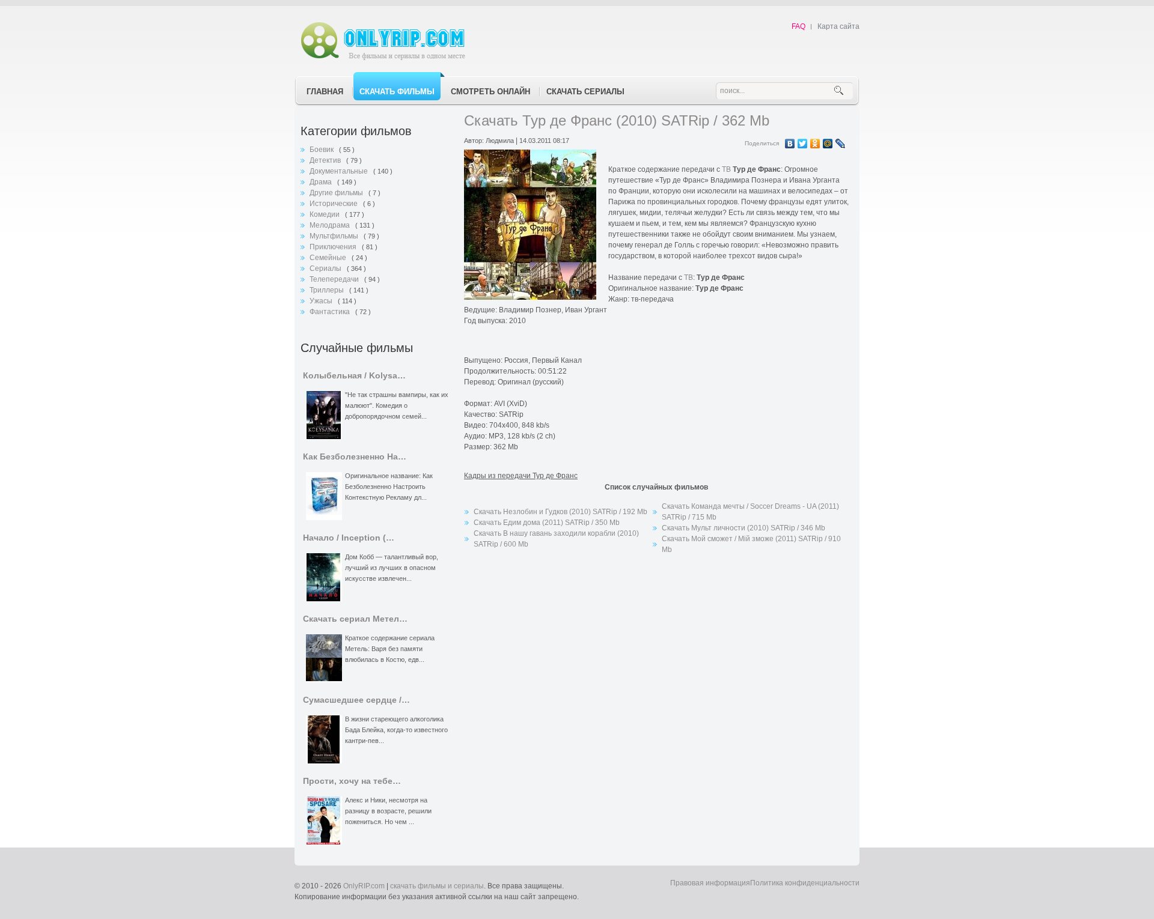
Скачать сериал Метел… (355, 618)
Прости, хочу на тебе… (352, 781)
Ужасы (322, 301)
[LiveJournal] (840, 143)
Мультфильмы (335, 236)
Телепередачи (335, 279)
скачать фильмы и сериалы (437, 886)
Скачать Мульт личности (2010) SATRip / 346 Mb (743, 528)
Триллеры (328, 290)
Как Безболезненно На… (354, 456)
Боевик (322, 149)
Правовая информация (710, 883)
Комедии (325, 214)
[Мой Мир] (828, 143)
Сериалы (326, 268)
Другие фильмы (337, 193)
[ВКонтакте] (790, 143)
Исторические (334, 203)
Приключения (334, 247)
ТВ (726, 169)
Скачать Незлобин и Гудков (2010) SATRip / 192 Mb (560, 512)
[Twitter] (802, 143)
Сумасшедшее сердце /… (356, 700)
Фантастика (331, 312)
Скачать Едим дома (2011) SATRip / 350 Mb (547, 522)
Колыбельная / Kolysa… (354, 375)
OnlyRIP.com (364, 886)
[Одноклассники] (815, 143)
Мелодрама (331, 225)
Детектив (326, 160)
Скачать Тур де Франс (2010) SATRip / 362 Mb (616, 120)
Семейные (329, 257)
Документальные (340, 171)
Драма (322, 182)
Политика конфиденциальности (804, 883)
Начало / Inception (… (348, 537)
